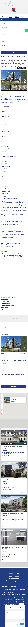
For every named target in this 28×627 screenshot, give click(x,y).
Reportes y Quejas (22, 4)
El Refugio (12, 66)
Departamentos (7, 56)
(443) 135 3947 (13, 2)
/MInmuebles (7, 6)
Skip (18, 624)
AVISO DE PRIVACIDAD (14, 578)
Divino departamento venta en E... (18, 398)
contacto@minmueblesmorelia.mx (8, 4)
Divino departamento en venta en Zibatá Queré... (12, 548)
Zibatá (4, 510)
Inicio (2, 56)
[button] (16, 406)
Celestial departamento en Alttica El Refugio (13, 447)
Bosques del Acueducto (8, 476)
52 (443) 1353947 (8, 592)
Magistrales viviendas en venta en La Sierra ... (13, 481)
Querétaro (17, 66)
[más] (10, 453)
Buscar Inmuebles (14, 52)
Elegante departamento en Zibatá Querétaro (12, 514)
